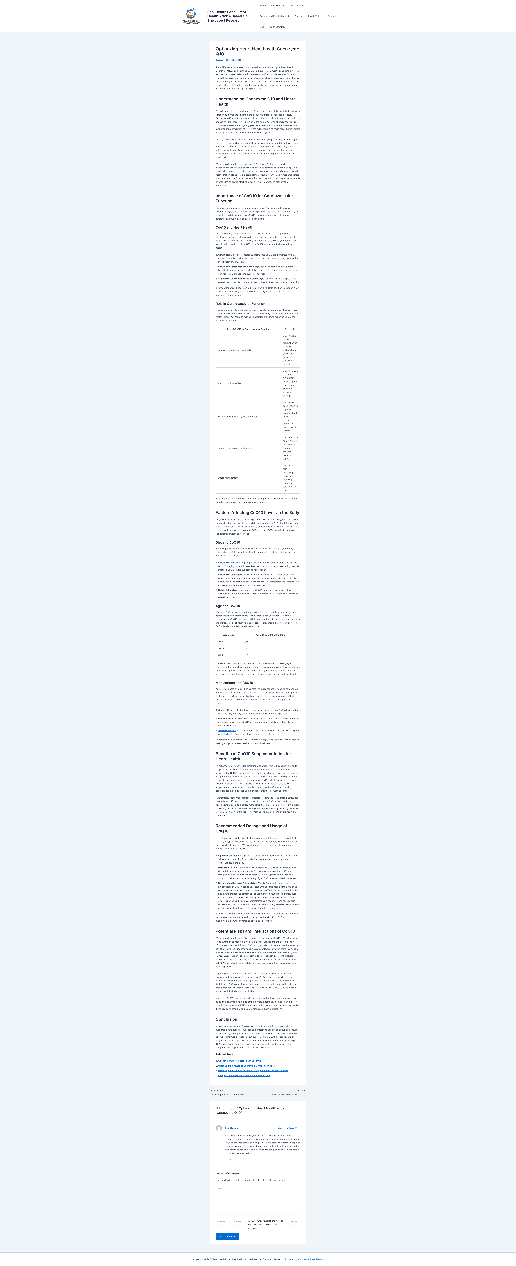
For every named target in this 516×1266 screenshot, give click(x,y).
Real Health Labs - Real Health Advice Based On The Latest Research (227, 16)
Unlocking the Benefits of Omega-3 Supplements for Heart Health (253, 1070)
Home (263, 5)
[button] (286, 26)
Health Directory (276, 27)
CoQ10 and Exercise (229, 562)
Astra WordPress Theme (310, 1259)
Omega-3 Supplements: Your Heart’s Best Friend (244, 1075)
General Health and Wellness (308, 16)
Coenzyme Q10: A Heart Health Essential (239, 1060)
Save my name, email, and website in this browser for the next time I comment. (265, 1224)
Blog (262, 27)
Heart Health (297, 5)
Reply (228, 1159)
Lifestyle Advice (278, 5)
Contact (332, 16)
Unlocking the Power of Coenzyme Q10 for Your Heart (246, 1065)
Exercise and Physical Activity (275, 16)
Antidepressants (227, 730)
